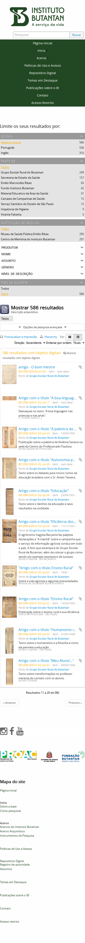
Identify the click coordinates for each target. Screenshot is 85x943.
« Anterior (9, 703)
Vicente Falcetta (11, 214)
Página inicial (42, 43)
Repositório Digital (42, 73)
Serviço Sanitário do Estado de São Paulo (27, 204)
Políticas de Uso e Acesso (42, 65)
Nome (6, 254)
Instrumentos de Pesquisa (17, 836)
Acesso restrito (9, 921)
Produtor (9, 247)
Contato (42, 95)
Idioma (6, 136)
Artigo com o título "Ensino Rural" (46, 598)
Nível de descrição (16, 273)
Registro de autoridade (15, 864)
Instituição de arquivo (20, 222)
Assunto (8, 260)
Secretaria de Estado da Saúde (20, 178)
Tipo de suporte (14, 282)
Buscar (76, 35)
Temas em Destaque (43, 80)
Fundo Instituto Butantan (17, 188)
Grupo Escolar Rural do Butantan (22, 172)
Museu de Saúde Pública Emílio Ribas (25, 234)
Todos (5, 167)
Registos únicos (11, 142)
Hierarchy (51, 337)
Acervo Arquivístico (12, 831)
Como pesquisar (10, 811)
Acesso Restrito (42, 103)
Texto (4, 294)
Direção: (19, 343)
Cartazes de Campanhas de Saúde (23, 199)
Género (7, 267)
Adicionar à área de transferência (80, 367)
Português (7, 148)
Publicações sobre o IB (42, 88)
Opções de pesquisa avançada (42, 327)
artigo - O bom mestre (37, 367)
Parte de (8, 161)
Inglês (4, 153)
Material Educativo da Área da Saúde (24, 193)
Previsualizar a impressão (20, 337)
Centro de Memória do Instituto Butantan (28, 239)
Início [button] (41, 50)
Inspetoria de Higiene (15, 209)
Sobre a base (8, 806)
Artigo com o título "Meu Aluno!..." (46, 660)
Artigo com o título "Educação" (44, 490)
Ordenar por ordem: (59, 343)
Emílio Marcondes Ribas (16, 183)
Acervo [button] (41, 58)
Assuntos (6, 869)
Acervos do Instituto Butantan (19, 827)
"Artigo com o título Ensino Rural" (46, 567)
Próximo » (75, 703)
